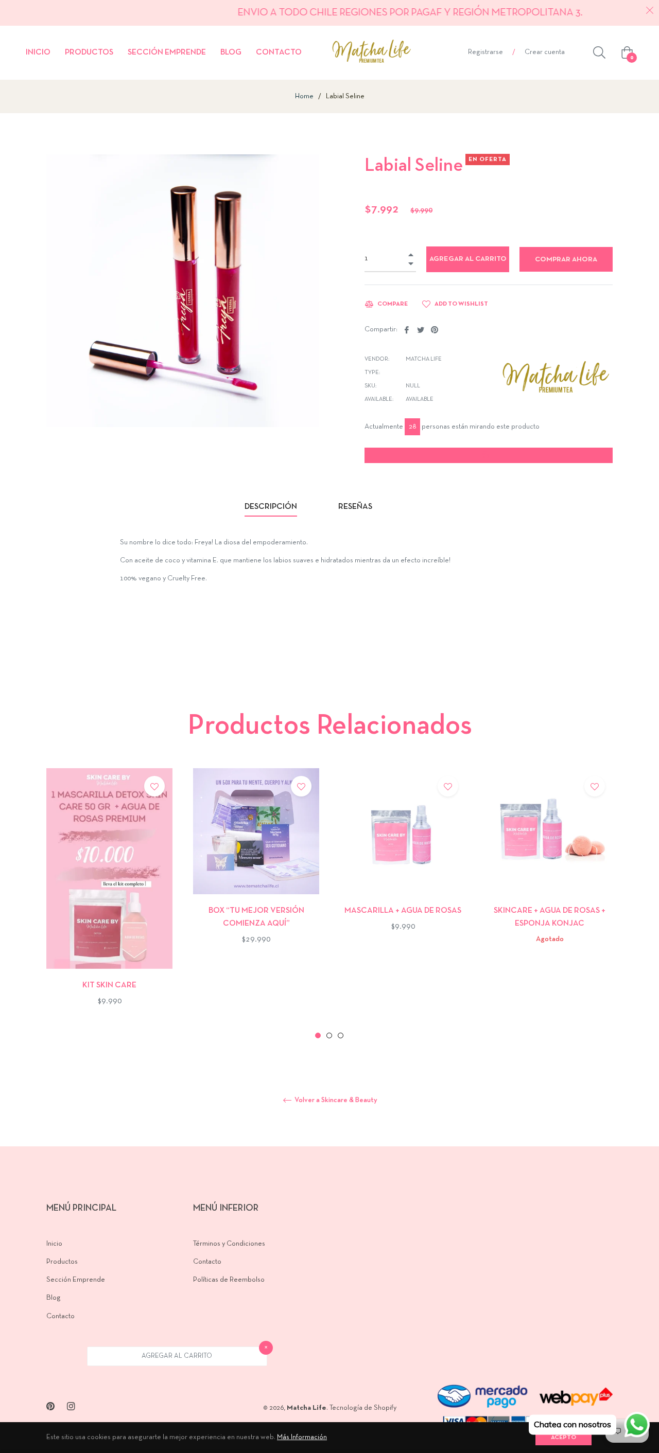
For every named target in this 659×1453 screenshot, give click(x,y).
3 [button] (340, 1035)
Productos (62, 1262)
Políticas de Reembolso (229, 1280)
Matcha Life (306, 1408)
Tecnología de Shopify (363, 1408)
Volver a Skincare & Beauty (335, 1100)
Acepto (563, 1437)
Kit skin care (109, 985)
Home (304, 96)
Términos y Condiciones (229, 1244)
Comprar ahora (566, 259)
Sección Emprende (75, 1280)
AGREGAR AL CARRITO (177, 1356)
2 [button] (329, 1035)
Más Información (302, 1437)
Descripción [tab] (271, 506)
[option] (109, 904)
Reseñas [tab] (356, 506)
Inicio (54, 1244)
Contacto (60, 1316)
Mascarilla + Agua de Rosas (402, 910)
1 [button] (318, 1035)
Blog (53, 1298)
